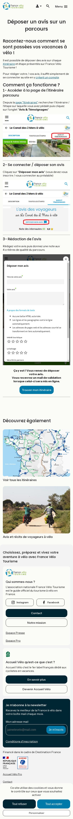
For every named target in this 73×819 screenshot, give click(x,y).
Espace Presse (15, 633)
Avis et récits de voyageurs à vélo (28, 537)
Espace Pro (13, 640)
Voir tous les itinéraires (20, 480)
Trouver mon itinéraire (36, 390)
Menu (59, 6)
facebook (53, 602)
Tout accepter (53, 803)
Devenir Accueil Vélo (36, 689)
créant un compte (47, 77)
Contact (36, 613)
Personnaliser (36, 813)
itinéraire (9, 64)
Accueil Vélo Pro (12, 774)
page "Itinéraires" (26, 102)
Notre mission (36, 622)
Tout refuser (19, 803)
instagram (23, 602)
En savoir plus (36, 679)
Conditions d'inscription (22, 741)
